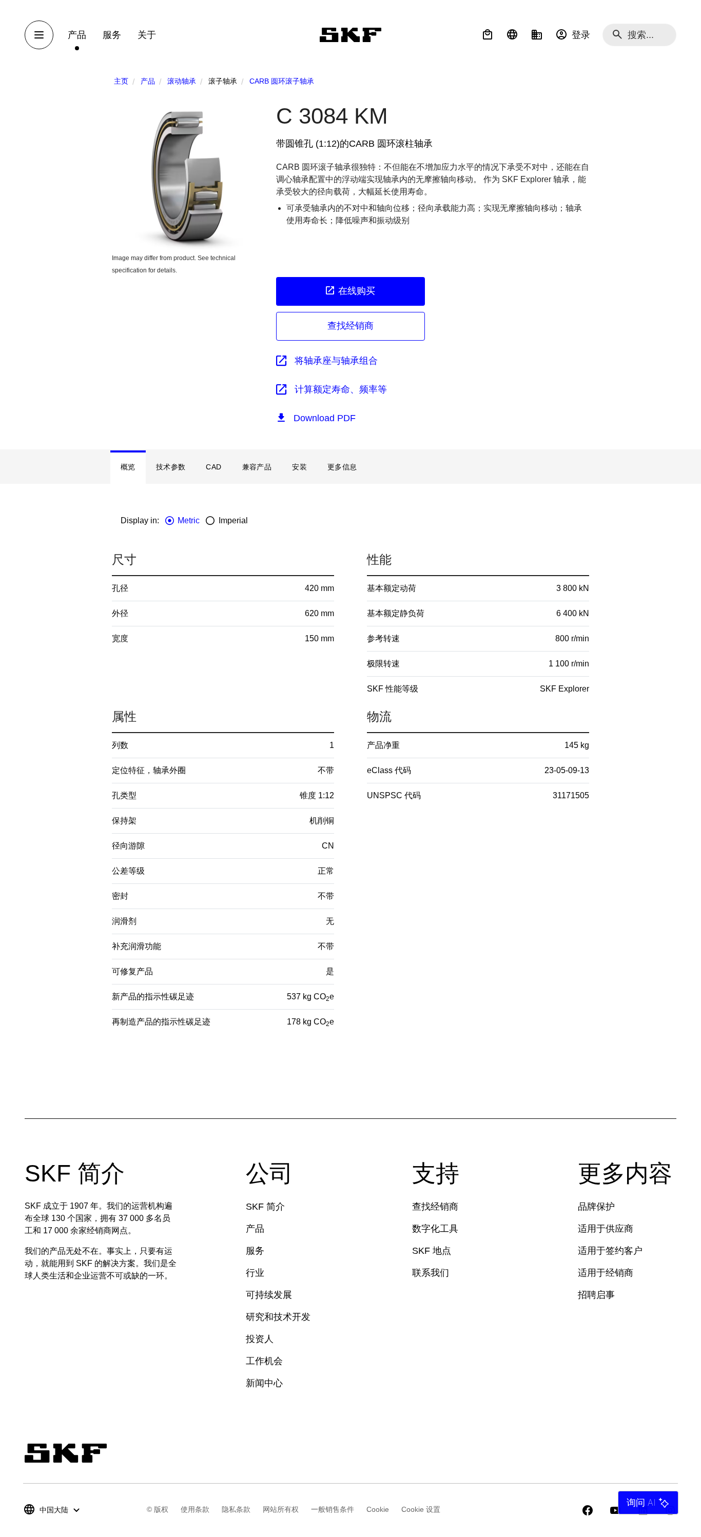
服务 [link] (112, 35)
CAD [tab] (213, 467)
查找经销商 (350, 326)
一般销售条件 (332, 1509)
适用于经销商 (605, 1273)
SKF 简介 (265, 1206)
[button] (487, 35)
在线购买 (356, 291)
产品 (148, 81)
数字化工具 (435, 1229)
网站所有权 (281, 1509)
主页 (121, 81)
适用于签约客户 (610, 1251)
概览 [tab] (128, 467)
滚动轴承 (181, 81)
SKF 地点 (431, 1251)
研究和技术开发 (278, 1317)
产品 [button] (77, 35)
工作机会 (264, 1361)
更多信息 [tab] (342, 467)
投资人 (260, 1339)
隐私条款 (236, 1509)
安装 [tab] (299, 467)
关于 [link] (147, 35)
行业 (255, 1273)
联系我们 (430, 1273)
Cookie (377, 1509)
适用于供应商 (605, 1229)
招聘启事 (596, 1295)
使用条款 (195, 1509)
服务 (255, 1251)
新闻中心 (264, 1383)
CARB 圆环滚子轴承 (281, 81)
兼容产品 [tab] (257, 467)
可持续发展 (269, 1295)
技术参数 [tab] (171, 467)
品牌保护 (596, 1206)
